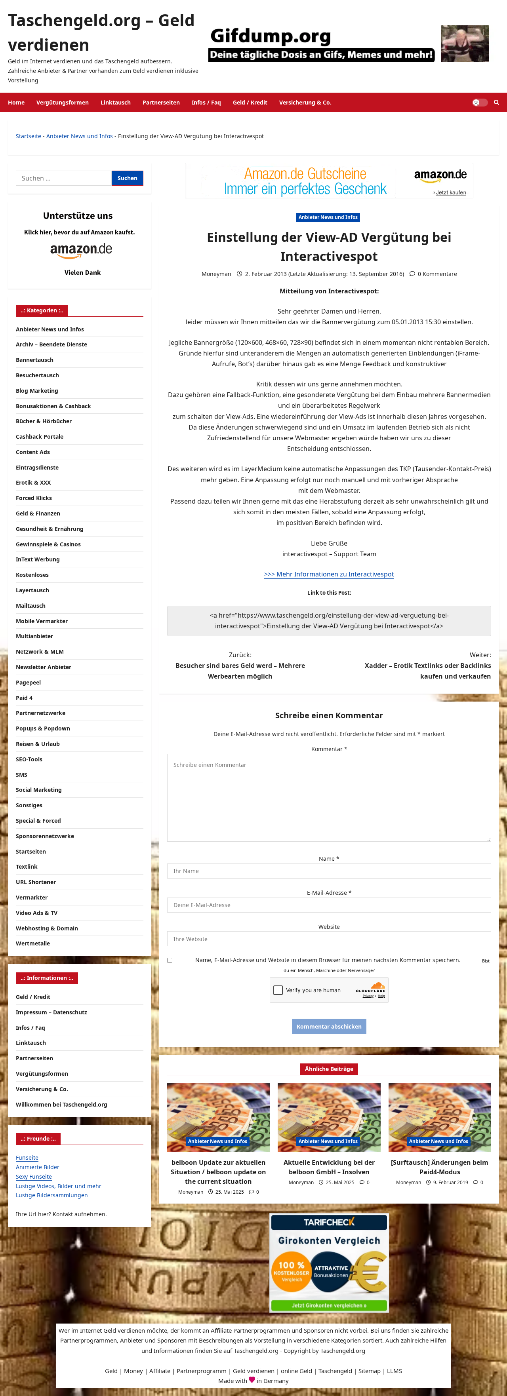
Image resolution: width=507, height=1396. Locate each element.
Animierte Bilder (37, 1167)
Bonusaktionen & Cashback (53, 406)
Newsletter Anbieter (43, 667)
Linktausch (116, 102)
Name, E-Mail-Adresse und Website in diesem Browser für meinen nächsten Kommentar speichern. (328, 960)
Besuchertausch (37, 375)
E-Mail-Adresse (329, 892)
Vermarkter (32, 897)
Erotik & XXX (33, 483)
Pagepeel (28, 682)
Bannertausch (34, 359)
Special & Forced (38, 820)
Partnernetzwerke (40, 713)
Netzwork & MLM (40, 652)
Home (16, 102)
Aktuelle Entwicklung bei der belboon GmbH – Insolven (329, 1167)
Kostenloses (32, 575)
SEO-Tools (29, 759)
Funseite (27, 1157)
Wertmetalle (33, 943)
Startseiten (31, 851)
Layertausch (32, 590)
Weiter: (428, 665)
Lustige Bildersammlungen (52, 1195)
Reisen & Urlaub (38, 743)
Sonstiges (29, 805)
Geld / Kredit (250, 102)
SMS (21, 774)
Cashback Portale (39, 436)
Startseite (28, 136)
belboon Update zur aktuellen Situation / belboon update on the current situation (218, 1172)
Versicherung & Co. (305, 102)
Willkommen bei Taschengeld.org (61, 1104)
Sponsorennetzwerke (45, 836)
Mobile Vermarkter (42, 621)
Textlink (27, 867)
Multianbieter (34, 636)
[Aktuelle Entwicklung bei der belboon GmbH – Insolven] (329, 1117)
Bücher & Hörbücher (44, 421)
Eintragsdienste (37, 467)
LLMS (394, 1371)
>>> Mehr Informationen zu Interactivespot (329, 574)
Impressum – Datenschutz (51, 1012)
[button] (496, 102)
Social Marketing (39, 790)
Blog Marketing (37, 390)
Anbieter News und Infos (79, 136)
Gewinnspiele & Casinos (48, 544)
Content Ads (33, 452)
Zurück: (240, 665)
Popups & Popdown (43, 728)
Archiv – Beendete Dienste (51, 344)
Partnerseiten (161, 102)
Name (329, 858)
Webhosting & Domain (47, 928)
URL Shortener (36, 882)
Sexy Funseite (34, 1176)
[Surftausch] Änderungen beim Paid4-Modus (439, 1167)
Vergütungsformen (62, 102)
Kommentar (329, 749)
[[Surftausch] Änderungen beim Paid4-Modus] (440, 1117)
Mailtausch (31, 605)
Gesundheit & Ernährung (50, 529)
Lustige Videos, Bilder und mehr (58, 1186)
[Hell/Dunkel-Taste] (480, 103)
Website (329, 926)
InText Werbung (38, 559)
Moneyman (216, 274)
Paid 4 (24, 698)
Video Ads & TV (36, 913)
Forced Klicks (34, 498)
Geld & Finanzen (38, 513)
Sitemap (369, 1371)
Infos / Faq (206, 102)
